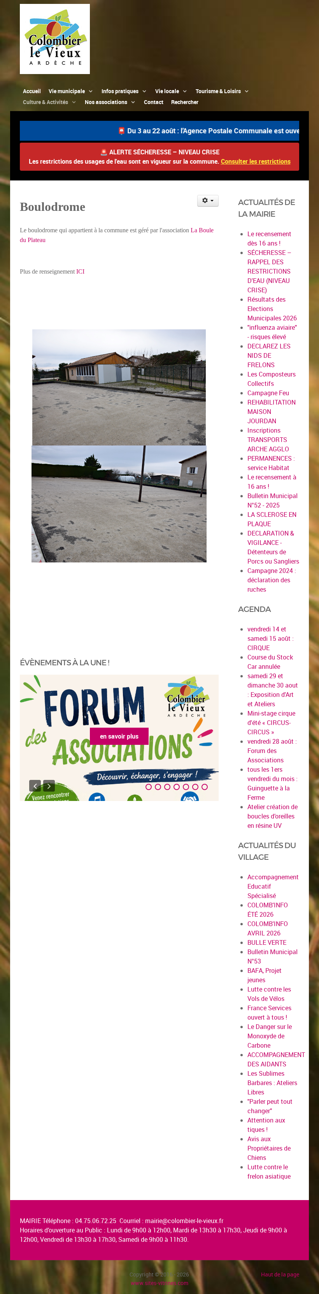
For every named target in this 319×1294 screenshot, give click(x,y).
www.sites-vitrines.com (159, 1283)
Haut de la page (280, 1274)
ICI (80, 271)
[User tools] (208, 201)
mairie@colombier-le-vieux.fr (184, 1220)
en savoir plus (119, 736)
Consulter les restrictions (256, 161)
